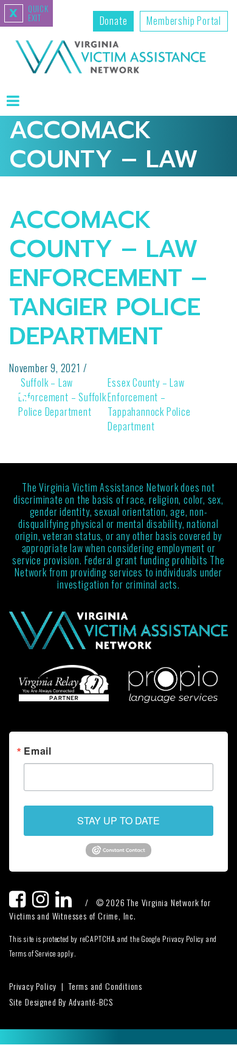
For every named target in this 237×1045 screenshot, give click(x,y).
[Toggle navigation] (13, 100)
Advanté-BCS (91, 1001)
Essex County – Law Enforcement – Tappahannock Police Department (149, 404)
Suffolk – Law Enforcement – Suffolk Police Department (62, 397)
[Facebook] (20, 902)
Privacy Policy (33, 986)
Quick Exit (29, 13)
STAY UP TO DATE (118, 820)
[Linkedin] (66, 902)
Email (38, 751)
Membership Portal (183, 20)
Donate (114, 20)
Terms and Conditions (105, 986)
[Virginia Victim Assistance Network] (110, 58)
